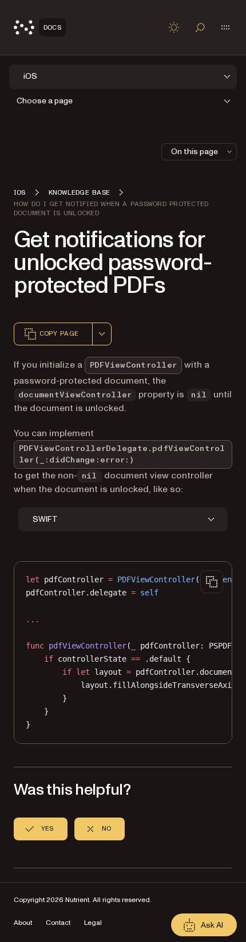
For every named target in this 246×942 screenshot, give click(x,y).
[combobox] (102, 334)
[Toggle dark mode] (174, 27)
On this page (194, 151)
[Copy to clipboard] (211, 581)
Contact (58, 923)
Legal (93, 923)
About (23, 923)
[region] (123, 652)
